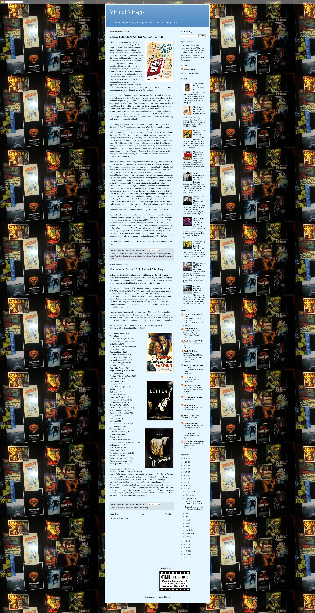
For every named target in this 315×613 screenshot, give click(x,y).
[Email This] (149, 250)
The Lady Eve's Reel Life (192, 397)
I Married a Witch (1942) (119, 397)
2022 (186, 472)
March (188, 530)
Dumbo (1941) (115, 389)
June (187, 520)
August (188, 513)
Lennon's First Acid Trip (191, 435)
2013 (186, 551)
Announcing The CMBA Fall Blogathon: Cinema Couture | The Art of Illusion (193, 357)
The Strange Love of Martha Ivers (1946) (125, 442)
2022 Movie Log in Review (199, 242)
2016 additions (137, 288)
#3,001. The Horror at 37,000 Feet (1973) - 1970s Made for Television (193, 389)
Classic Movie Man (190, 328)
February (189, 533)
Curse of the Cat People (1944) (121, 413)
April (188, 526)
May (187, 523)
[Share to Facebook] (156, 250)
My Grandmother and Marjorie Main (199, 265)
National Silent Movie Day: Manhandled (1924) (192, 408)
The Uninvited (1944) (118, 426)
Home (142, 514)
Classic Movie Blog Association (190, 352)
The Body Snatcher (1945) (120, 429)
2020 (186, 478)
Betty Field (128, 254)
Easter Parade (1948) (118, 447)
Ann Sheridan (120, 254)
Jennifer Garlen (189, 69)
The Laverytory (189, 433)
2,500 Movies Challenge (192, 385)
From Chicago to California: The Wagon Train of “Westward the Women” (192, 333)
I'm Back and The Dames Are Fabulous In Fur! (193, 444)
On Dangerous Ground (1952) (121, 458)
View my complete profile (190, 73)
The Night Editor (189, 377)
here (111, 244)
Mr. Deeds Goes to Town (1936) (122, 360)
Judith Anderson (128, 256)
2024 (186, 465)
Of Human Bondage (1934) (120, 354)
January (188, 537)
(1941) (117, 291)
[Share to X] (154, 250)
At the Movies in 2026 (191, 379)
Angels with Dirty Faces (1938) (122, 370)
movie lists (129, 508)
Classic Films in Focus (150, 254)
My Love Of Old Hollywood (193, 441)
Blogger (167, 597)
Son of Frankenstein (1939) (120, 381)
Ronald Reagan (164, 256)
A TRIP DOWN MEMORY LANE (193, 315)
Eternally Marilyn (189, 399)
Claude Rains (162, 254)
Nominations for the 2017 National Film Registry (139, 269)
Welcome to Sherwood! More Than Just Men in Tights (193, 426)
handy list (165, 299)
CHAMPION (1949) (190, 417)
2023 (186, 469)
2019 (186, 482)
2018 (186, 485)
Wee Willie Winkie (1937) (120, 368)
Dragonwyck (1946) (117, 437)
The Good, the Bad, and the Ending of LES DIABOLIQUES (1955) (199, 111)
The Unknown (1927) (118, 336)
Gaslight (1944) (116, 415)
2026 (186, 458)
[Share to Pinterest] (159, 250)
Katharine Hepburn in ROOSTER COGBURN (197, 289)
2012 (186, 554)
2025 (186, 462)
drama (169, 254)
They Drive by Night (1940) (120, 386)
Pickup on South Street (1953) (121, 461)
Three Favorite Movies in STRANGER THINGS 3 (198, 221)
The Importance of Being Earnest (191, 344)
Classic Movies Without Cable (198, 153)
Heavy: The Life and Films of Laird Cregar (199, 132)
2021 (186, 475)
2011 (186, 558)
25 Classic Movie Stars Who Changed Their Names (199, 200)
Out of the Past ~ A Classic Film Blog (193, 366)
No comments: (140, 250)
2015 (186, 544)
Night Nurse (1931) (117, 344)
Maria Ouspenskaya (140, 256)
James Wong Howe (116, 256)
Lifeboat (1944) (115, 421)
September (190, 498)
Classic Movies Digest (191, 423)
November (189, 492)
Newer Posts (114, 514)
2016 (186, 541)
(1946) (115, 485)
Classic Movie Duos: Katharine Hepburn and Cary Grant (199, 176)
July (187, 516)
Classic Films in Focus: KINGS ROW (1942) (136, 36)
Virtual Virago (127, 12)
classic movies (120, 508)
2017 (186, 489)
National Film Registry (141, 508)
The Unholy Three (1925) (119, 333)
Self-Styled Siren (189, 405)
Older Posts (169, 514)
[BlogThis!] (152, 250)
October (189, 495)
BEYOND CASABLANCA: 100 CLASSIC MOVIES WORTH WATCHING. (192, 52)
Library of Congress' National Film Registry (141, 277)
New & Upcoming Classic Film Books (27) (193, 370)
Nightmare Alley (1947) (119, 445)
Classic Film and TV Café (193, 341)
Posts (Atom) (123, 518)
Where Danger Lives (191, 415)
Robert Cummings (152, 256)
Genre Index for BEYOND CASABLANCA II (199, 86)
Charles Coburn (137, 254)
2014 (186, 547)
